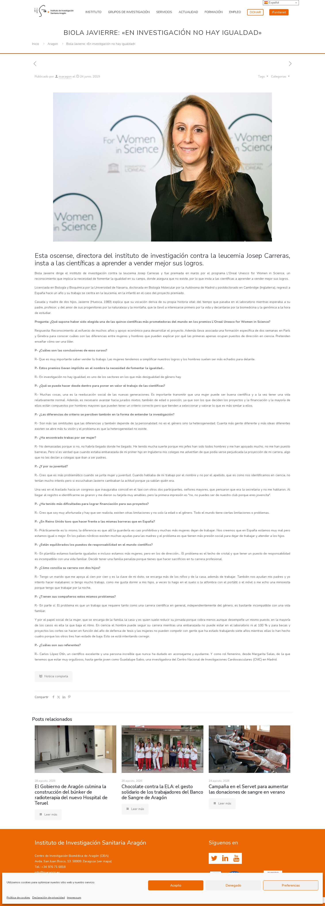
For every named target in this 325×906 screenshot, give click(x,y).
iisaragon (65, 76)
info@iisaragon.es (47, 872)
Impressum (74, 897)
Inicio (35, 44)
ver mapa (104, 861)
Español (273, 2)
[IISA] (54, 10)
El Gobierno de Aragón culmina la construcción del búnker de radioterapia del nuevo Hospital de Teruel (71, 794)
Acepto (175, 885)
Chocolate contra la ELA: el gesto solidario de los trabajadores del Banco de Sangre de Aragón (162, 792)
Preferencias (291, 885)
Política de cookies (18, 897)
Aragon (53, 44)
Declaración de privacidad (48, 897)
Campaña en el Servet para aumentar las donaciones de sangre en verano (248, 789)
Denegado (233, 885)
